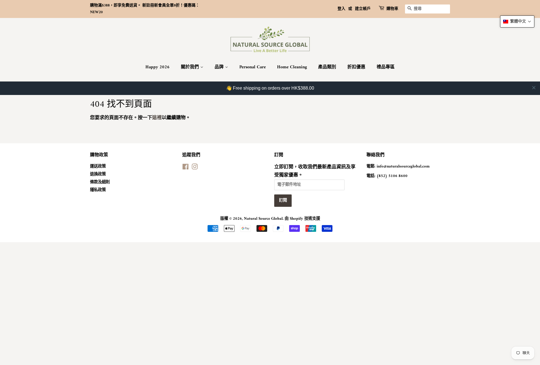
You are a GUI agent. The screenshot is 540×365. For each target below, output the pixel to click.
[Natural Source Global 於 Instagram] (195, 168)
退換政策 (98, 174)
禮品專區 (386, 67)
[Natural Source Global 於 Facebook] (185, 168)
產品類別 (327, 67)
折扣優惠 (356, 67)
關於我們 (190, 67)
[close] (534, 88)
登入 (341, 8)
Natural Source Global (263, 218)
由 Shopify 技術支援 (302, 218)
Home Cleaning (292, 67)
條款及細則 (100, 182)
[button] (517, 21)
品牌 (220, 67)
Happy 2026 (157, 67)
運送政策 (98, 166)
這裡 (157, 118)
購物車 (392, 9)
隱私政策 (98, 190)
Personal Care (252, 67)
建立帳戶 (363, 8)
